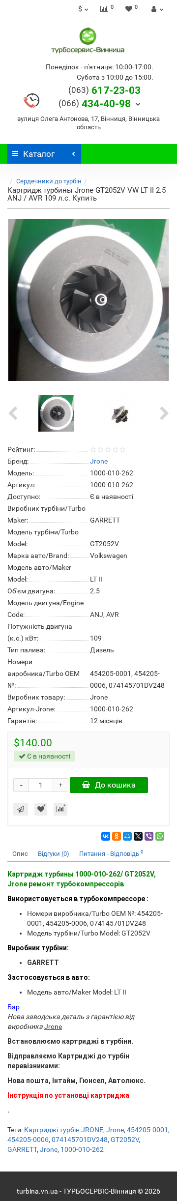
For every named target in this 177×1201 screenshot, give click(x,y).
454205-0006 (28, 1139)
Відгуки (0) (53, 853)
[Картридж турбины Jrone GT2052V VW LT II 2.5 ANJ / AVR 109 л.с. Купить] (88, 300)
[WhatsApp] (159, 836)
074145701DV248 (80, 1139)
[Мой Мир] (127, 836)
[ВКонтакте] (105, 836)
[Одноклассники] (116, 836)
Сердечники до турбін (49, 181)
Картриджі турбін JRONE (63, 1130)
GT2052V (125, 1139)
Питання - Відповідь (111, 853)
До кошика (115, 785)
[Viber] (149, 836)
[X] (138, 836)
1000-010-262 (82, 1149)
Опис (20, 853)
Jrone (115, 1130)
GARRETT (22, 1149)
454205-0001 (147, 1130)
